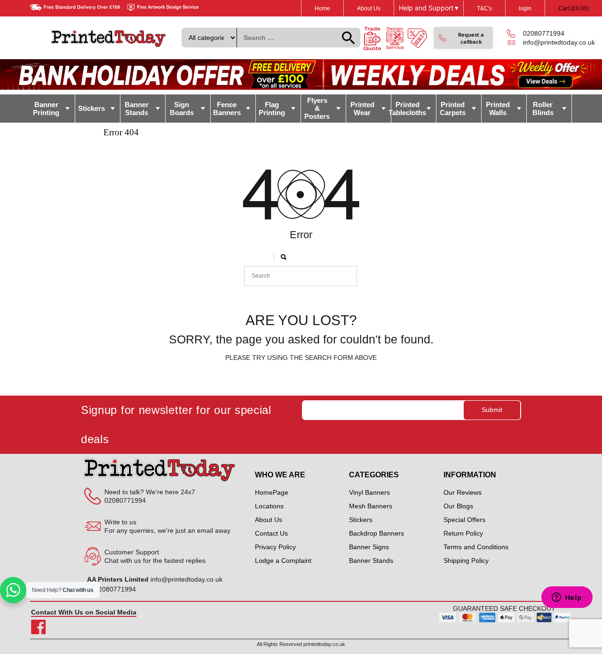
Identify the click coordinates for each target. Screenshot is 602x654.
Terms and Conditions (476, 547)
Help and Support (429, 8)
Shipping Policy (466, 560)
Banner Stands (137, 109)
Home (322, 8)
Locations (269, 506)
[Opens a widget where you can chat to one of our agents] (567, 598)
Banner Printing (46, 109)
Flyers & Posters (317, 108)
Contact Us (271, 533)
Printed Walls (498, 109)
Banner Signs (369, 547)
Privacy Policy (275, 547)
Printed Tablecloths (408, 109)
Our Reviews (463, 492)
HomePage (271, 492)
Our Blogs (458, 506)
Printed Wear (362, 109)
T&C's (484, 8)
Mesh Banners (370, 506)
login (525, 8)
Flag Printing (272, 109)
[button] (463, 38)
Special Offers (464, 519)
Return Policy (463, 533)
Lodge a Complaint (283, 560)
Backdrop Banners (376, 533)
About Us (368, 8)
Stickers (91, 108)
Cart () (573, 8)
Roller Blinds (543, 109)
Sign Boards (182, 109)
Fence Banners (227, 109)
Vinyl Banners (369, 492)
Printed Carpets (453, 109)
